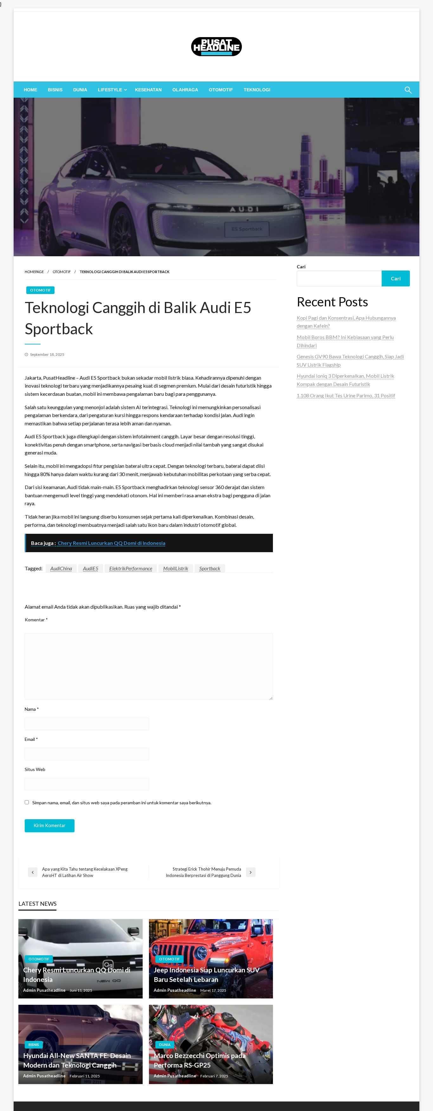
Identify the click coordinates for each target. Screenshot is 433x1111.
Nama (32, 709)
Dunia (80, 89)
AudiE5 (90, 568)
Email (31, 739)
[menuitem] (30, 90)
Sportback (209, 568)
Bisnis (55, 89)
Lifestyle (110, 89)
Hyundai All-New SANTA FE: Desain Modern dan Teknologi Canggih (77, 1060)
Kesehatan (148, 89)
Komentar (36, 619)
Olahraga (185, 89)
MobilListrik (175, 568)
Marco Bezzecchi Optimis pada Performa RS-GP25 (200, 1060)
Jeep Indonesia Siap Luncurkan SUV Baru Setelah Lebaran (207, 974)
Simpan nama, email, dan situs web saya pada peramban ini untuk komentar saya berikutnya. (121, 802)
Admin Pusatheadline (45, 990)
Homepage (34, 272)
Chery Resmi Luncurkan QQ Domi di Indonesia (76, 974)
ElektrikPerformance (130, 568)
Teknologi (257, 89)
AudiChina (61, 568)
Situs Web (35, 769)
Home (30, 89)
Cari (301, 266)
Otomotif (221, 89)
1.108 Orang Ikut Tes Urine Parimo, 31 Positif (346, 395)
